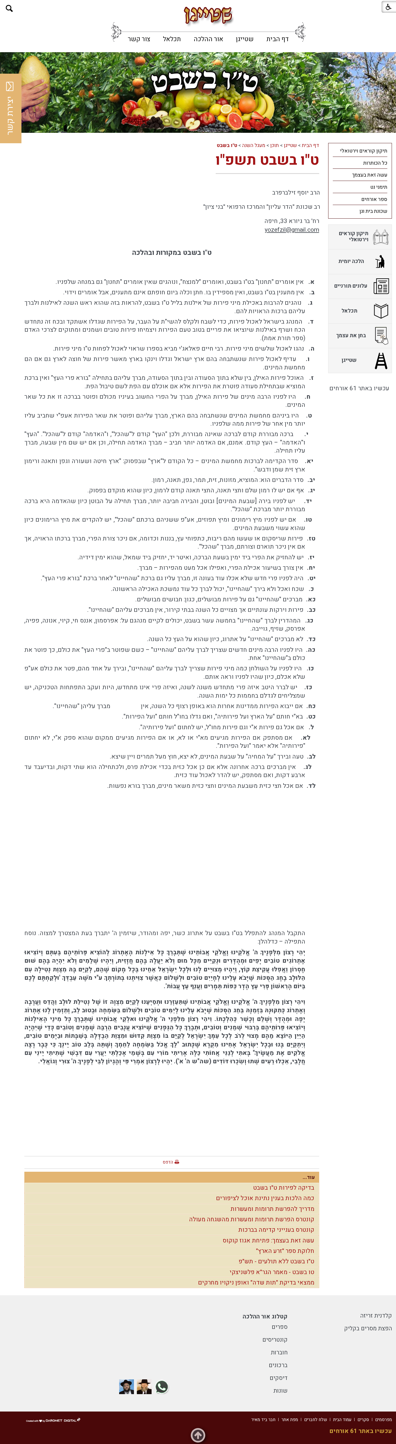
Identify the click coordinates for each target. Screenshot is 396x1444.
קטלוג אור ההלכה (265, 1316)
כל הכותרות (375, 163)
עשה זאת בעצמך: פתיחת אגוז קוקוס (268, 1240)
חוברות (279, 1352)
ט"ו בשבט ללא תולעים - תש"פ (276, 1261)
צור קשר (139, 39)
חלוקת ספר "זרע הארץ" (285, 1251)
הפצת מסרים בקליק (368, 1328)
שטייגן (245, 39)
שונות (280, 1391)
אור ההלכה (208, 39)
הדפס (168, 1162)
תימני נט (378, 187)
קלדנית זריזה (376, 1315)
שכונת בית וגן (373, 211)
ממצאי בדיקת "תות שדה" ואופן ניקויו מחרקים (256, 1282)
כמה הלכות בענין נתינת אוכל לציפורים (265, 1198)
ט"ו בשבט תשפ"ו (267, 160)
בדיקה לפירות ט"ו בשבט (283, 1187)
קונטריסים (275, 1340)
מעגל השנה (253, 145)
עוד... (309, 1177)
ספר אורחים (374, 199)
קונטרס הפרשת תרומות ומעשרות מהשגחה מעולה (251, 1219)
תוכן (274, 145)
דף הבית (277, 39)
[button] (9, 8)
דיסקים (279, 1378)
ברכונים (278, 1365)
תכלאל (172, 39)
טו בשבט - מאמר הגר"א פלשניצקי (272, 1272)
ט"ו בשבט (227, 145)
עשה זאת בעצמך (369, 175)
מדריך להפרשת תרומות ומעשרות (272, 1208)
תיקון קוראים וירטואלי (363, 151)
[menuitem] (277, 39)
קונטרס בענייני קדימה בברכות (276, 1229)
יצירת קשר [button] (10, 115)
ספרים (280, 1327)
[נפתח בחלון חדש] (162, 1386)
